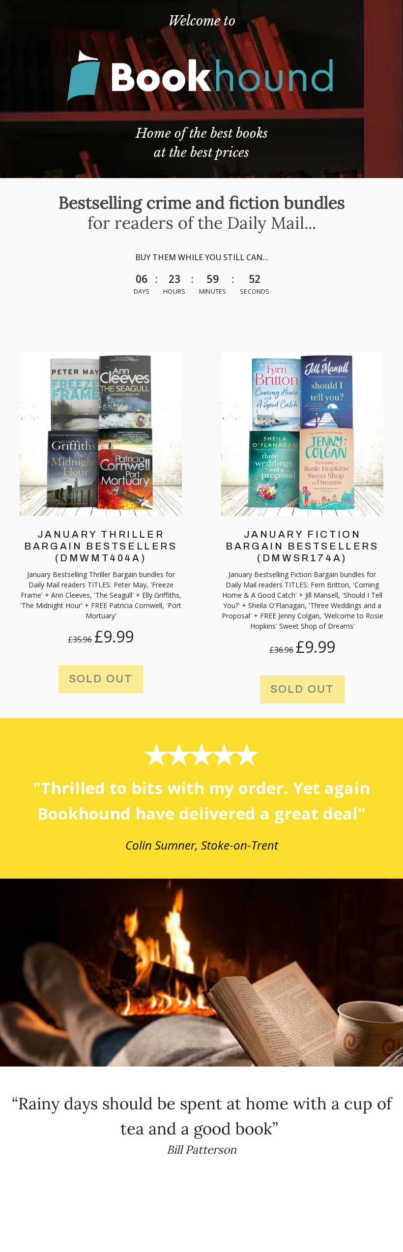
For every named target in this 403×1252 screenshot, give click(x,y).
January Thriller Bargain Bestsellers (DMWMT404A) (100, 546)
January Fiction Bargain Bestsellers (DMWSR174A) (302, 546)
